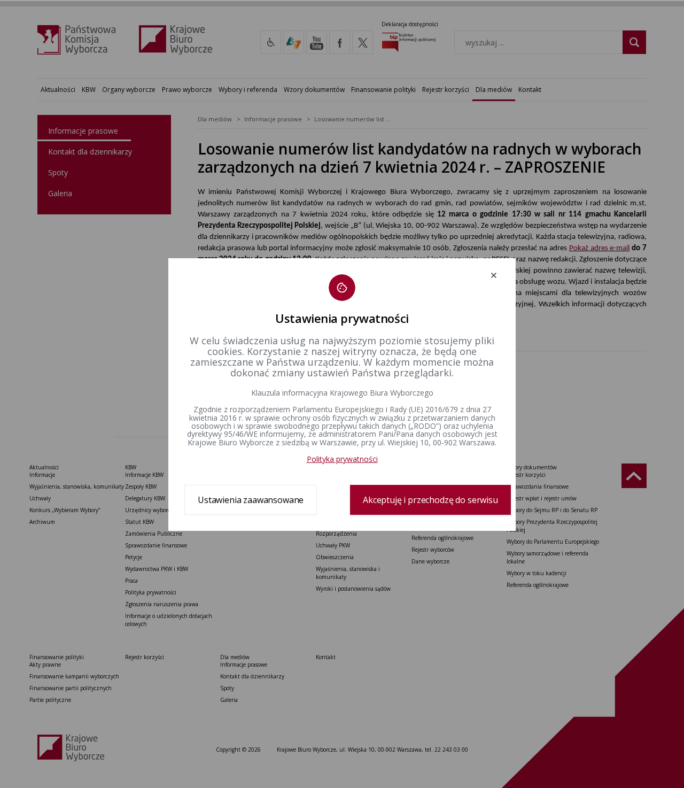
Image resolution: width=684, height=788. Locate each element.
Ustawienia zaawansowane (251, 500)
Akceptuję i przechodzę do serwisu (430, 500)
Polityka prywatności (342, 459)
